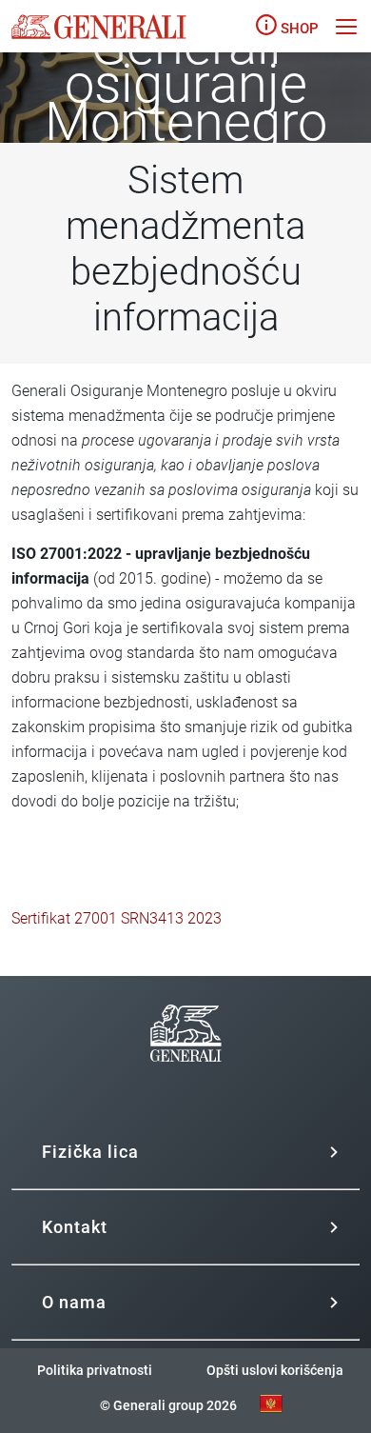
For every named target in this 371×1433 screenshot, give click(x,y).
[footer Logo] (186, 1085)
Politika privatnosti (94, 1370)
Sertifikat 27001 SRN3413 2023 (116, 918)
